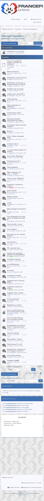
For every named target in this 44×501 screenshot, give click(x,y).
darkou (11, 225)
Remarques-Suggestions (30, 29)
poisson (11, 357)
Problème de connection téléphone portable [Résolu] (16, 253)
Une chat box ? (12, 242)
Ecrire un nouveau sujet (9, 43)
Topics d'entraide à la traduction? (14, 106)
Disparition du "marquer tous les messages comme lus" (16, 350)
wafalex (11, 145)
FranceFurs (18, 29)
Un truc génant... (12, 229)
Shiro (10, 237)
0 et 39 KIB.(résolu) (13, 264)
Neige (10, 79)
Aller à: (12, 380)
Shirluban (11, 221)
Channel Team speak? (14, 113)
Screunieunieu (14, 192)
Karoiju (11, 132)
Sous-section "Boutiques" (15, 156)
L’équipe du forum (14, 487)
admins (22, 38)
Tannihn (11, 139)
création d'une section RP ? (16, 94)
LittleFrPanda (12, 114)
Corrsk (10, 73)
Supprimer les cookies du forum (32, 487)
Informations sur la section (15, 51)
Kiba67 (10, 175)
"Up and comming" (13, 333)
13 (23, 65)
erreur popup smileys (14, 355)
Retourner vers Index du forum (12, 378)
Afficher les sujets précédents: (14, 366)
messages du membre (14, 275)
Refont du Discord (13, 71)
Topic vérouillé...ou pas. (14, 224)
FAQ (25, 19)
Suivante (39, 366)
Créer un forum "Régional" (15, 178)
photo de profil (11, 190)
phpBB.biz (22, 493)
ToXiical (11, 169)
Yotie (10, 334)
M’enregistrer (16, 19)
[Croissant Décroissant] (29, 369)
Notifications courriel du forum (17, 78)
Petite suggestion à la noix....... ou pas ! (14, 173)
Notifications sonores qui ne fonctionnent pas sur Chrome (16, 83)
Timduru (11, 53)
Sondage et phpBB (13, 360)
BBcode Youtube (12, 197)
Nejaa (12, 256)
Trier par (10, 369)
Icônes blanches (12, 99)
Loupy (11, 100)
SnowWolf (11, 300)
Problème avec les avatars (15, 89)
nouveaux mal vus (13, 144)
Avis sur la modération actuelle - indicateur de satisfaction (14, 62)
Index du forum (36, 19)
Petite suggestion (12, 167)
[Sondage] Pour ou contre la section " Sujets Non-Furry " (16, 326)
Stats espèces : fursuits (14, 339)
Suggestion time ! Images (15, 293)
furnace (11, 122)
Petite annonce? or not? (14, 344)
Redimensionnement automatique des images (15, 119)
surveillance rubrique (14, 259)
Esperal (11, 283)
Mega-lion (11, 204)
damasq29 (11, 95)
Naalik (11, 290)
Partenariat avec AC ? (14, 161)
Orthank (11, 187)
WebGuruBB (22, 495)
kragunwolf (12, 153)
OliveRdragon (12, 108)
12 (21, 65)
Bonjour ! (10, 131)
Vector (10, 340)
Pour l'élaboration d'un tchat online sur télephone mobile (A (16, 218)
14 (25, 65)
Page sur (36, 46)
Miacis (10, 294)
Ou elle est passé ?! (13, 299)
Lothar (10, 90)
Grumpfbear (12, 277)
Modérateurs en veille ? (14, 305)
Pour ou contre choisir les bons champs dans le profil (15, 310)
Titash (10, 346)
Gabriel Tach (12, 180)
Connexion (38, 22)
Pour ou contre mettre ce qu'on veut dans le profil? (15, 318)
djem (10, 328)
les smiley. (10, 270)
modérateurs (15, 38)
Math (10, 212)
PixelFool (31, 493)
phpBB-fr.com (15, 493)
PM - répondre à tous (13, 248)
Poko (10, 157)
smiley (9, 203)
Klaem (10, 128)
